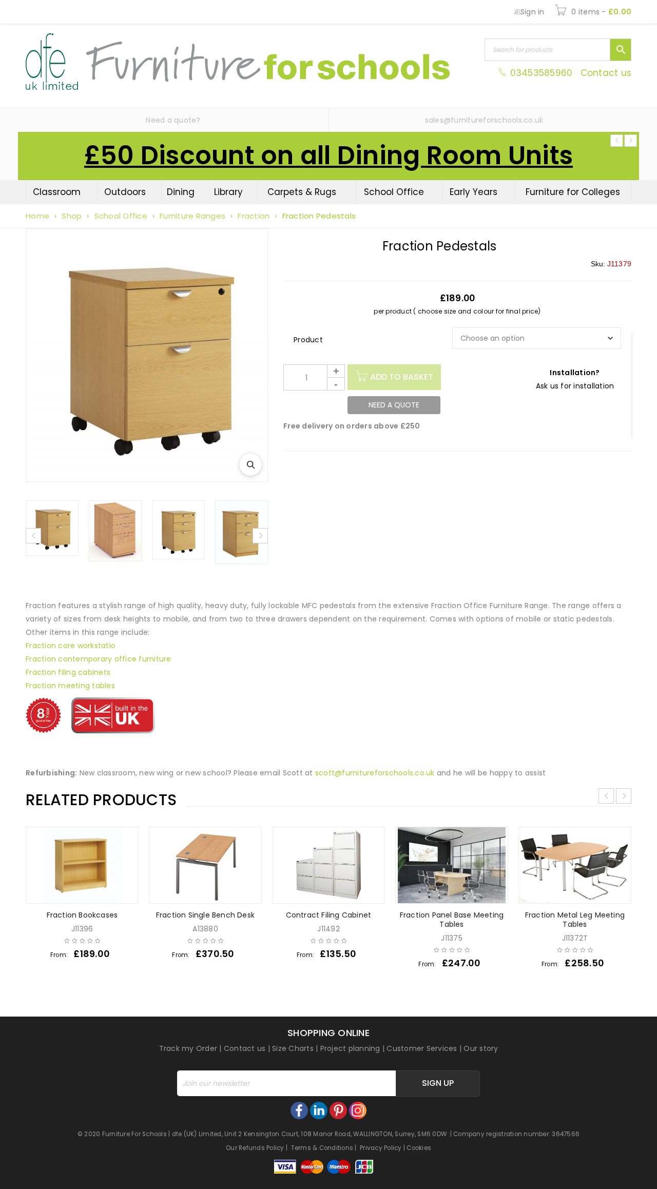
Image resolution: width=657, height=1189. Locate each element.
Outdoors (125, 192)
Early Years (473, 192)
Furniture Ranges (192, 215)
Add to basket (401, 377)
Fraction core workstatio (70, 645)
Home (37, 215)
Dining (181, 192)
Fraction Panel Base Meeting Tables (452, 919)
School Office (394, 192)
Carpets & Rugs (301, 192)
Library (228, 192)
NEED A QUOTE (394, 405)
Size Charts (293, 1048)
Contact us (606, 73)
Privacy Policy (381, 1148)
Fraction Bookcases (82, 915)
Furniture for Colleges (573, 192)
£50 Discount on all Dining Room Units (328, 155)
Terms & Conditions (322, 1148)
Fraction (253, 215)
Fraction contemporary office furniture (98, 659)
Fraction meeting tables (70, 685)
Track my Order (188, 1048)
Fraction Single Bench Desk (205, 915)
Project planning (350, 1048)
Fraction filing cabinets (68, 672)
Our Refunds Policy (255, 1148)
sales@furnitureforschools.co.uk (484, 120)
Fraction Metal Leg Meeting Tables (575, 919)
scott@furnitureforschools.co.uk (375, 773)
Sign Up (438, 1083)
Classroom (57, 192)
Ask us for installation (575, 386)
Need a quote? (173, 120)
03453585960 (541, 73)
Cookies (419, 1148)
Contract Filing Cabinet (329, 915)
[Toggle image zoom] (250, 464)
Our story (480, 1048)
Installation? (575, 372)
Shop (72, 215)
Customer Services (422, 1048)
